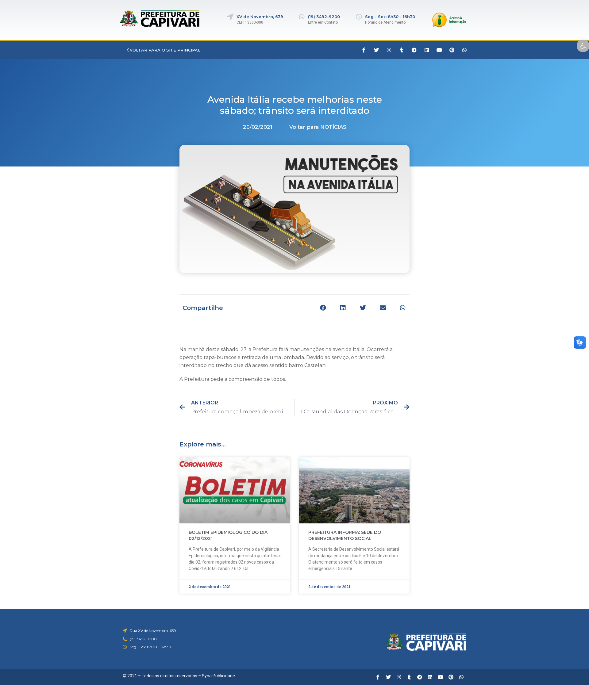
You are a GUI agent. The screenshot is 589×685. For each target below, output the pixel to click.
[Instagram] (389, 50)
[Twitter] (376, 50)
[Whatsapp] (464, 50)
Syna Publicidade (218, 675)
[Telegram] (414, 50)
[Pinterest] (452, 50)
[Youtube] (439, 50)
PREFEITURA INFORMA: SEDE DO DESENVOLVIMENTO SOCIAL (344, 535)
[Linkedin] (427, 50)
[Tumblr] (401, 50)
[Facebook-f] (364, 50)
